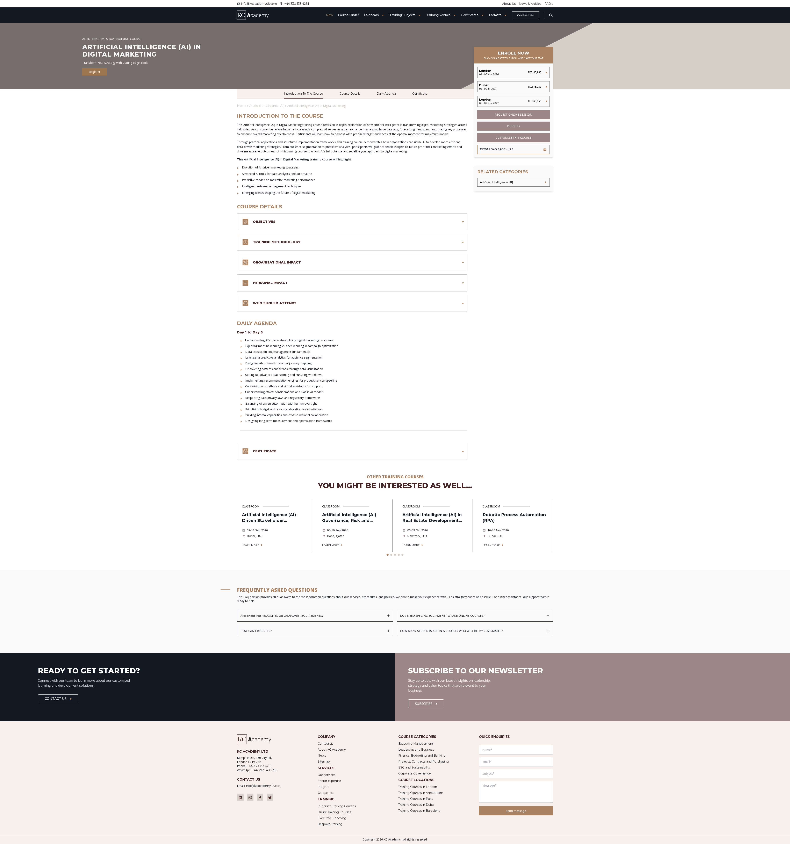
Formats (495, 15)
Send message (516, 811)
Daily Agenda (386, 93)
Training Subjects (402, 15)
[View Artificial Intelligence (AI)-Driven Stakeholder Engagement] (274, 525)
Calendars (371, 15)
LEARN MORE (250, 545)
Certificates (469, 15)
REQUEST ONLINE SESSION (513, 114)
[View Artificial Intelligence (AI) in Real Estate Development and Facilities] (435, 525)
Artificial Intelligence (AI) (267, 106)
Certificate (419, 93)
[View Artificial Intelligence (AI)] (513, 182)
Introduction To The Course (303, 93)
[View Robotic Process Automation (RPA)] (515, 525)
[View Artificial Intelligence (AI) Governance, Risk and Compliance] (354, 525)
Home (241, 106)
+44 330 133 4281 (296, 4)
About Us (509, 4)
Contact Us (525, 15)
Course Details (349, 93)
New (329, 15)
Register (94, 72)
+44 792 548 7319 (264, 770)
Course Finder (348, 15)
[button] (388, 555)
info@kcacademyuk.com (259, 4)
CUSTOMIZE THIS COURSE (513, 137)
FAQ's (549, 4)
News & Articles (530, 4)
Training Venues (438, 15)
